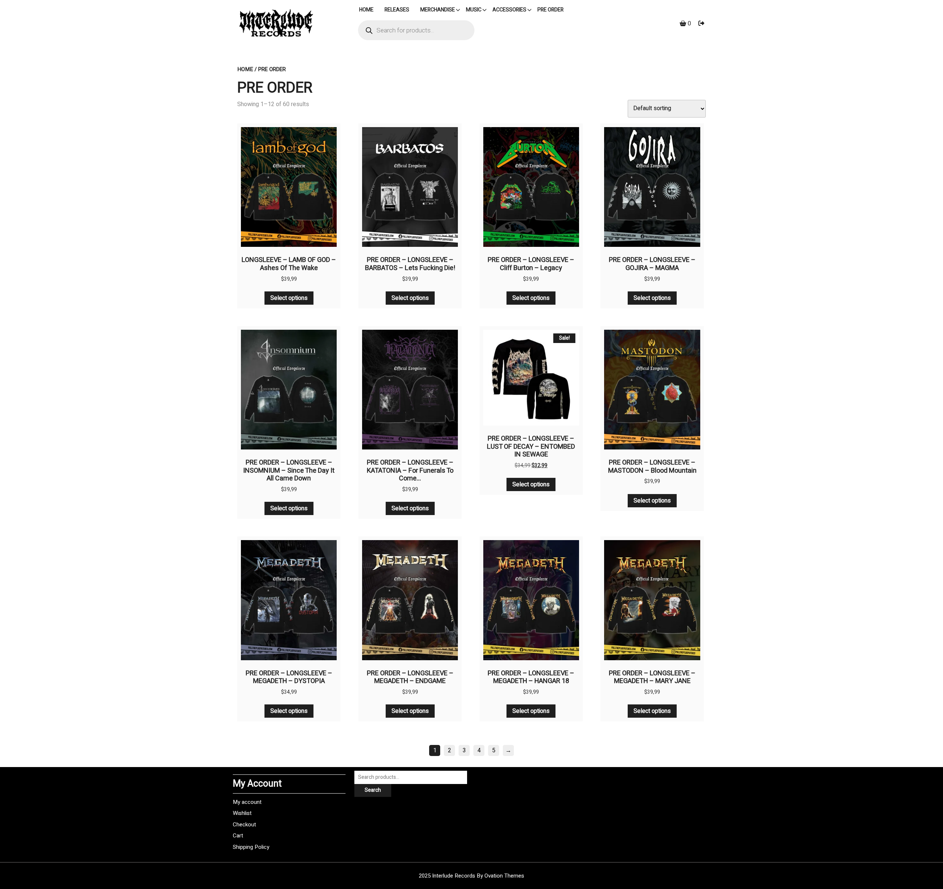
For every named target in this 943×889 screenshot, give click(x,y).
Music (473, 10)
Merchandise (437, 10)
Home (245, 69)
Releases (397, 10)
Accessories (509, 10)
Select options (289, 298)
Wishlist (242, 813)
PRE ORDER (550, 10)
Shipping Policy (251, 847)
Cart (238, 836)
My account (247, 802)
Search (373, 790)
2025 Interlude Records (471, 876)
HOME (366, 10)
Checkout (244, 824)
